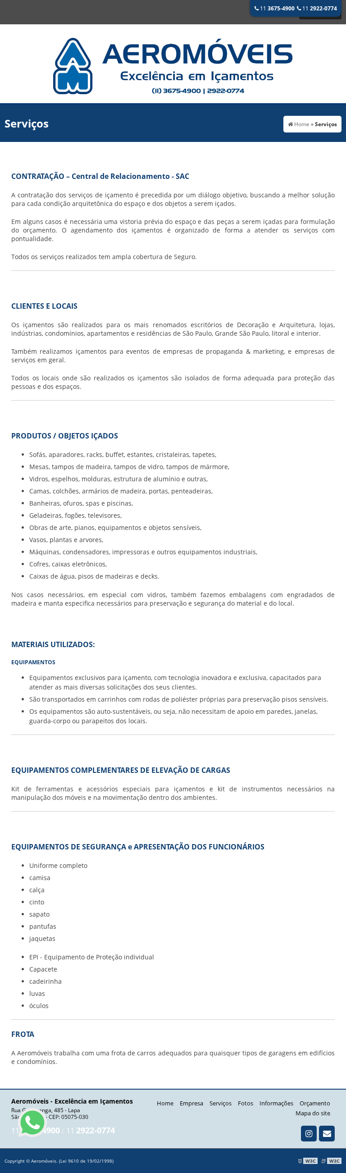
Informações (276, 1103)
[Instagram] (309, 1133)
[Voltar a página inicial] (173, 63)
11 (277, 8)
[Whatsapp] (32, 1122)
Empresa (191, 1103)
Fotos (245, 1103)
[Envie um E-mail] (327, 1133)
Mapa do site (313, 1113)
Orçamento (315, 1103)
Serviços (220, 1103)
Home (165, 1103)
